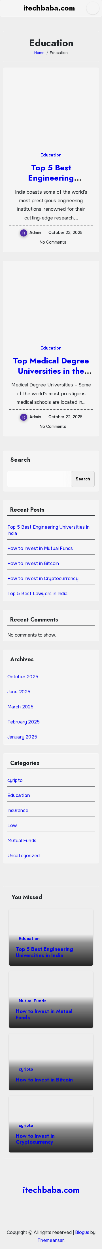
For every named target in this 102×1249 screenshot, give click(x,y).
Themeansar (50, 1240)
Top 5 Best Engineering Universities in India (51, 178)
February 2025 (23, 722)
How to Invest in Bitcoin (33, 563)
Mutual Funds (21, 841)
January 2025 (22, 737)
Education (51, 155)
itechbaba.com (49, 8)
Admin (35, 232)
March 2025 (20, 707)
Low (12, 826)
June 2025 (19, 692)
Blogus (82, 1232)
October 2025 (22, 677)
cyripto (15, 780)
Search (20, 460)
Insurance (18, 810)
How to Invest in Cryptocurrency (42, 578)
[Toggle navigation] (7, 8)
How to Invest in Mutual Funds (40, 548)
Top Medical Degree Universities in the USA (51, 371)
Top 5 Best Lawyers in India (37, 594)
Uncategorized (23, 856)
